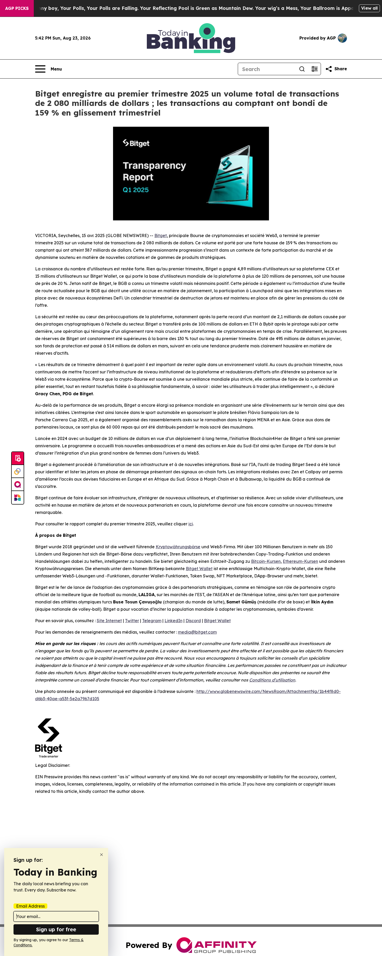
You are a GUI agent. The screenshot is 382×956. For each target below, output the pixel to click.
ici (190, 523)
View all (369, 8)
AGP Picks (17, 8)
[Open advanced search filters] (314, 69)
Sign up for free (56, 929)
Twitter (132, 620)
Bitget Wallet (217, 620)
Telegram (151, 620)
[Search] (302, 69)
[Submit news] (18, 458)
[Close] (101, 854)
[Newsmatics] (18, 497)
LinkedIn (173, 620)
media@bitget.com (197, 632)
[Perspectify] (18, 471)
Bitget (160, 235)
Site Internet (109, 620)
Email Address (30, 906)
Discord (193, 620)
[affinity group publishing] (18, 484)
